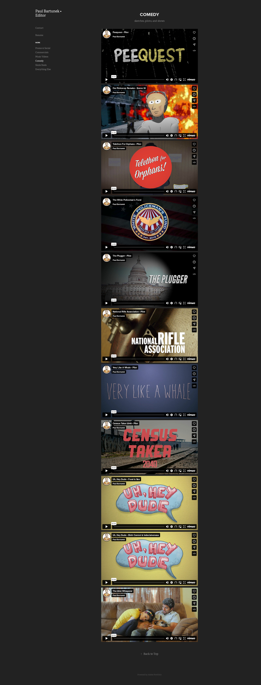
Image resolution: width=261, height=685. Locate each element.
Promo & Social (42, 48)
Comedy (39, 60)
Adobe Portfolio (155, 675)
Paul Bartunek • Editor (48, 13)
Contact (39, 28)
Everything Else (43, 69)
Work (37, 42)
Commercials (41, 52)
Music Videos (41, 56)
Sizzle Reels (41, 65)
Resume (39, 35)
